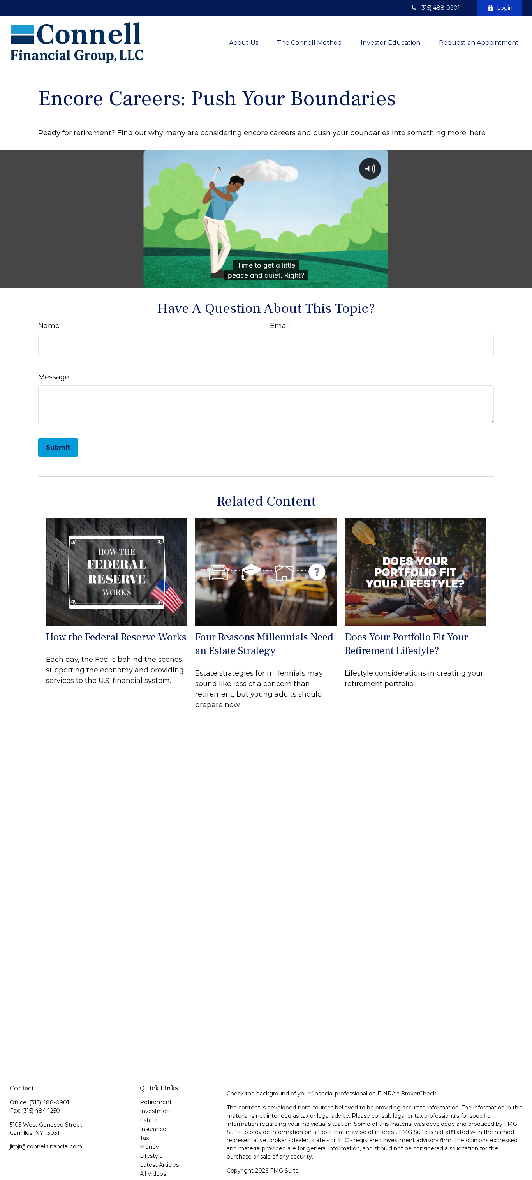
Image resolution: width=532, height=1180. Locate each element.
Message (53, 377)
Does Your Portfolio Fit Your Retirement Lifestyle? (406, 644)
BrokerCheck (418, 1093)
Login (505, 7)
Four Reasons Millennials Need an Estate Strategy (264, 644)
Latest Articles (159, 1164)
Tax (144, 1137)
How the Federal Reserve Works (116, 637)
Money (149, 1146)
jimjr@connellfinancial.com (46, 1146)
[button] (243, 42)
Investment (156, 1111)
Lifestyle (151, 1155)
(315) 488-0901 (440, 7)
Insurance (153, 1128)
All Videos (153, 1173)
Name (49, 325)
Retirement (156, 1102)
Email (280, 325)
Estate (149, 1120)
